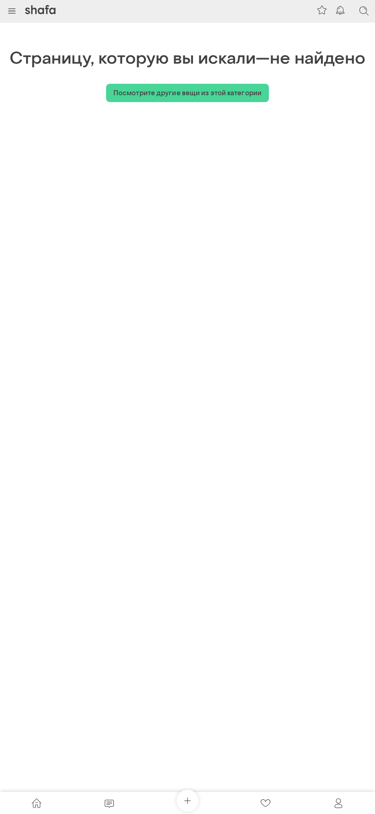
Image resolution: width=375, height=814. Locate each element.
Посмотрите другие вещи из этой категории (187, 93)
